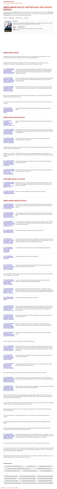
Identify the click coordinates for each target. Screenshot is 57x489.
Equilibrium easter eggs (28, 480)
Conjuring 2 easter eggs (30, 470)
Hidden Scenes (19, 17)
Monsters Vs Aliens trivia (12, 470)
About (17, 487)
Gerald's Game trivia (45, 466)
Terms (12, 487)
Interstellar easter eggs (11, 476)
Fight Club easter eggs (12, 480)
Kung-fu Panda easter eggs (45, 476)
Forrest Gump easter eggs (45, 478)
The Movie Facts (4, 487)
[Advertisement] (28, 42)
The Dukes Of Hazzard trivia (13, 466)
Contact (8, 487)
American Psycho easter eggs (27, 478)
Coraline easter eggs (10, 478)
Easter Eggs (11, 17)
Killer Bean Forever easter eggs (12, 483)
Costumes (26, 17)
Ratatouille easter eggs (45, 480)
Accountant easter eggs (43, 468)
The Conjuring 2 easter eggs (27, 476)
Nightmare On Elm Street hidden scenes (18, 468)
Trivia (5, 17)
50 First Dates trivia (46, 470)
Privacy (14, 487)
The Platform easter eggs (29, 483)
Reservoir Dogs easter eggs (45, 483)
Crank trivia (31, 466)
